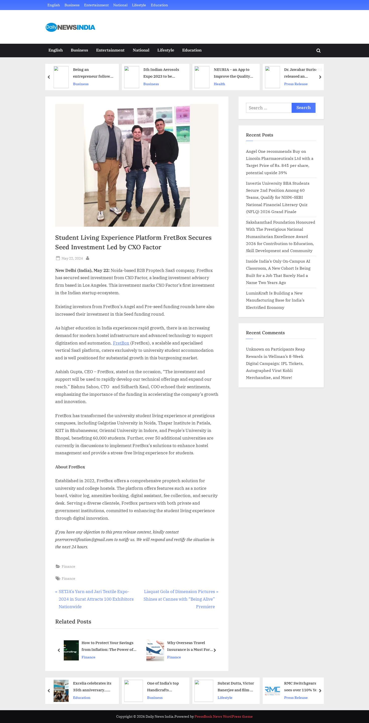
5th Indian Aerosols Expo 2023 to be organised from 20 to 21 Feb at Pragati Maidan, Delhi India (162, 73)
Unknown (255, 349)
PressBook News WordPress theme (224, 716)
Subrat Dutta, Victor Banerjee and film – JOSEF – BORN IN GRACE (236, 687)
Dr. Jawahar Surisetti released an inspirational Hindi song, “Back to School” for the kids (303, 73)
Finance (68, 566)
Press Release (296, 83)
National (120, 5)
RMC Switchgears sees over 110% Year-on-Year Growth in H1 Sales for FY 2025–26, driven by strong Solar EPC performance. (304, 687)
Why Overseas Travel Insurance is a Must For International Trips (129, 646)
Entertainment (96, 5)
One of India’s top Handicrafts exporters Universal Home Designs (165, 687)
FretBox (121, 343)
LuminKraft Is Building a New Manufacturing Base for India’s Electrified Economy (275, 300)
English (53, 5)
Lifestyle (139, 5)
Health (219, 83)
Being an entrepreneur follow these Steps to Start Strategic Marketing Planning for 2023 (91, 73)
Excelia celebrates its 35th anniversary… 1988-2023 (92, 687)
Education (159, 5)
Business (72, 5)
